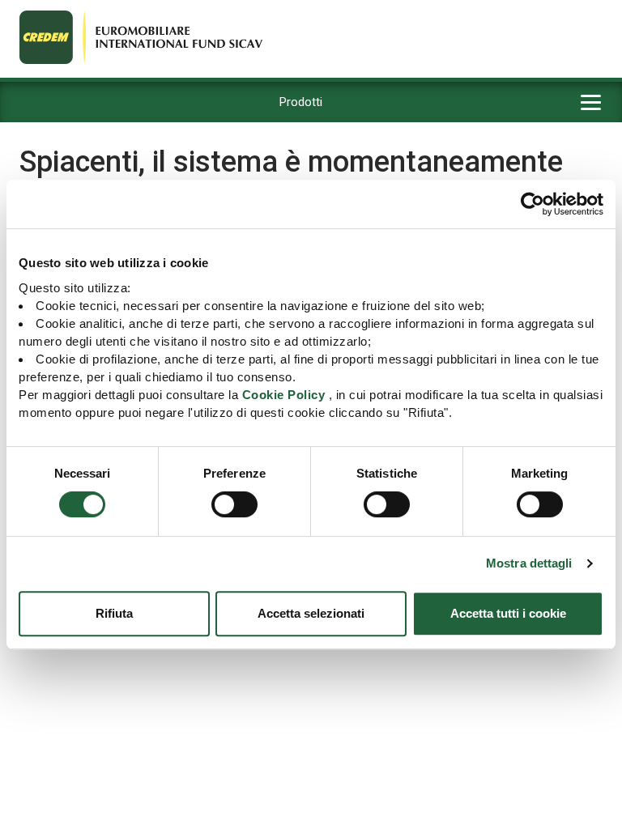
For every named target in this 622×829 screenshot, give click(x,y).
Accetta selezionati (311, 613)
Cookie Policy (284, 395)
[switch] (234, 504)
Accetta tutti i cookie (508, 613)
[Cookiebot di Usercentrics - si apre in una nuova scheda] (532, 204)
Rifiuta (114, 613)
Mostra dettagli (529, 563)
